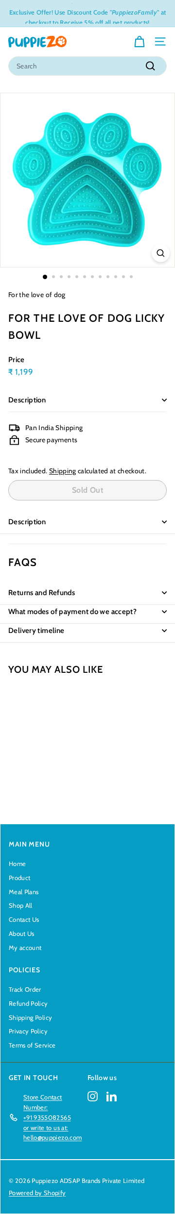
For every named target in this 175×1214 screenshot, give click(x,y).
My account (25, 947)
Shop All (21, 905)
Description (27, 400)
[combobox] (87, 66)
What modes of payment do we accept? (72, 611)
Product (19, 877)
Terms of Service (32, 1045)
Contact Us (24, 919)
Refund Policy (28, 1003)
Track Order (25, 989)
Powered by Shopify (37, 1193)
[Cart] (139, 41)
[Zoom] (161, 253)
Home (17, 863)
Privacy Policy (28, 1031)
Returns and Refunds (41, 592)
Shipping (62, 470)
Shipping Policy (30, 1017)
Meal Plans (24, 892)
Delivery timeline (36, 630)
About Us (22, 933)
